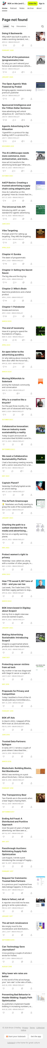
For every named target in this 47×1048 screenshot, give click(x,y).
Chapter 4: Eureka (11, 254)
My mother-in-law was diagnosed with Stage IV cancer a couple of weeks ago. (16, 671)
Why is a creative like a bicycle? (14, 401)
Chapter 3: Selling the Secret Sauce (17, 271)
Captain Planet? (10, 483)
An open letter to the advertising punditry (13, 353)
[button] (5, 8)
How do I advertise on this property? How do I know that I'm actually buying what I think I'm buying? (16, 193)
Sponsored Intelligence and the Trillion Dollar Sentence (16, 106)
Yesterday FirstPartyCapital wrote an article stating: (16, 487)
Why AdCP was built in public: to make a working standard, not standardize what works (16, 37)
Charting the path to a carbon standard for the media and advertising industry (14, 527)
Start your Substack (17, 1036)
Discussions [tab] (21, 26)
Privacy (25, 1027)
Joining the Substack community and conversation (16, 385)
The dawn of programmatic (14, 257)
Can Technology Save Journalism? (13, 948)
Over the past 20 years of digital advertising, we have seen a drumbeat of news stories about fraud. (16, 829)
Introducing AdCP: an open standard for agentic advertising (16, 211)
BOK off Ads (8, 717)
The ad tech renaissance (15, 923)
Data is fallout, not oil (13, 899)
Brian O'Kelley (14, 42)
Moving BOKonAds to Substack (13, 380)
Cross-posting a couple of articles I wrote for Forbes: (17, 954)
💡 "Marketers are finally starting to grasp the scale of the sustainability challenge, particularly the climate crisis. (17, 505)
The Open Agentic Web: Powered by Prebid (14, 85)
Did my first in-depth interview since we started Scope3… (15, 615)
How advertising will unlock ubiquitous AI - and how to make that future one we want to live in (16, 112)
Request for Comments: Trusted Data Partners (14, 879)
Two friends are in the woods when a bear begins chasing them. (17, 799)
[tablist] (14, 26)
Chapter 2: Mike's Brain (14, 288)
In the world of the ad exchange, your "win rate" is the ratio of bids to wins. (16, 980)
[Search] (42, 26)
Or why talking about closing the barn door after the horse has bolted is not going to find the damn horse (16, 359)
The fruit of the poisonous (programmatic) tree (15, 58)
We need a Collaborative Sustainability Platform (15, 457)
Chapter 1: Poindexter (13, 307)
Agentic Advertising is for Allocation (15, 127)
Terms (32, 1027)
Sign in (41, 3)
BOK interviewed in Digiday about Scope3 (16, 609)
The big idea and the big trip (14, 276)
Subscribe (32, 3)
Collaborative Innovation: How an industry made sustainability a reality (15, 429)
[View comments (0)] (14, 45)
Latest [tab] (6, 26)
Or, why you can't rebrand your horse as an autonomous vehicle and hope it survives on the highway (16, 64)
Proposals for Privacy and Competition (15, 692)
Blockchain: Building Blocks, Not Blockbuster (17, 769)
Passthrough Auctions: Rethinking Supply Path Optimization (14, 851)
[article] (23, 39)
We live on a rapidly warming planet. (14, 535)
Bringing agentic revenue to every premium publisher (16, 91)
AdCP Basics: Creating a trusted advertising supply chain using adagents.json (16, 185)
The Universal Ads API (13, 207)
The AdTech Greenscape (15, 501)
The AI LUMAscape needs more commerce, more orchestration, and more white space (15, 156)
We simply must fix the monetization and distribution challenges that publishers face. (15, 927)
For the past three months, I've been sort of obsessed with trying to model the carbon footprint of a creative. (16, 407)
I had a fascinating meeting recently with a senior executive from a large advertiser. (17, 463)
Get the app (36, 1036)
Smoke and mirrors (10, 310)
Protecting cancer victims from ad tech (15, 666)
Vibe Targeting (10, 230)
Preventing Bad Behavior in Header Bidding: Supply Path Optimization (17, 997)
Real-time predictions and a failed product (16, 293)
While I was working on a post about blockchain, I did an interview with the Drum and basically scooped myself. (17, 775)
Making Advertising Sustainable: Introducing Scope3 (15, 637)
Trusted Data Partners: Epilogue (14, 743)
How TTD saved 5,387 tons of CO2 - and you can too (17, 582)
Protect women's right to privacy (15, 556)
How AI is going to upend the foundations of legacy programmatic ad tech (14, 332)
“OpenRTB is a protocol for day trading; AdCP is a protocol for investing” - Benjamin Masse (15, 133)
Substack (11, 1042)
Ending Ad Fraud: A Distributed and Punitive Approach (15, 821)
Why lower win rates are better (14, 975)
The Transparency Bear (14, 795)
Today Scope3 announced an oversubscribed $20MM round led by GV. (17, 436)
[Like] (3, 444)
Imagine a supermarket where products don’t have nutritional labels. (15, 645)
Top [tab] (12, 26)
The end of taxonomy (13, 328)
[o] (40, 60)
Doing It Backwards (12, 33)
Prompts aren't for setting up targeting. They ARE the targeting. (16, 235)
